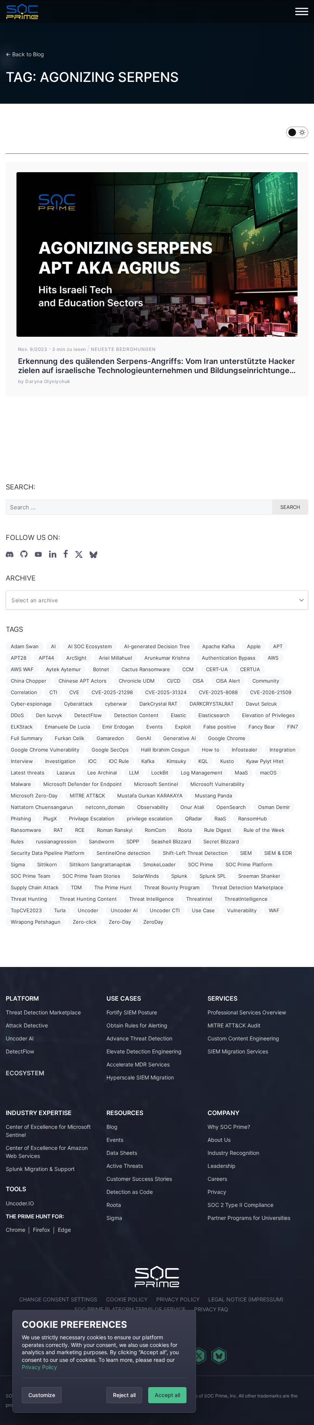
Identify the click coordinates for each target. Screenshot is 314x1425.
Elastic (178, 715)
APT (278, 646)
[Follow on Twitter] (79, 554)
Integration (283, 750)
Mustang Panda (213, 795)
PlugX (50, 818)
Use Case (203, 910)
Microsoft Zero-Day (34, 795)
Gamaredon (110, 738)
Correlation (24, 692)
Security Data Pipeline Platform (47, 853)
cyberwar (116, 704)
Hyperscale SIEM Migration (140, 1077)
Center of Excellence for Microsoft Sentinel (48, 1130)
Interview (22, 761)
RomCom (155, 830)
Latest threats (27, 773)
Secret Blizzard (221, 841)
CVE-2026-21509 (270, 692)
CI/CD (173, 681)
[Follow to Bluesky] (93, 554)
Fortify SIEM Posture (131, 1012)
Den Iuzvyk (49, 715)
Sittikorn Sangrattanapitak (100, 864)
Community (265, 681)
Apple (254, 646)
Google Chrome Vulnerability (45, 750)
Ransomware (26, 830)
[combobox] (157, 600)
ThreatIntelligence (246, 899)
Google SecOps (110, 750)
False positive (219, 727)
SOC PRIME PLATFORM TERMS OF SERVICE (129, 1309)
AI (53, 646)
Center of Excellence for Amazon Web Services (47, 1152)
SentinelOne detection (123, 853)
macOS (268, 773)
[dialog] (104, 1361)
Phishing (21, 818)
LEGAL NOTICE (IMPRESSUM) (245, 1299)
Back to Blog (28, 54)
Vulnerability (242, 910)
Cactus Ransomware (145, 669)
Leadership (222, 1165)
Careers (217, 1179)
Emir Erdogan (118, 727)
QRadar (193, 818)
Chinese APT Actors (82, 681)
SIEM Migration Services (238, 1051)
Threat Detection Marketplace (247, 887)
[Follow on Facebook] (65, 554)
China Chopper (28, 681)
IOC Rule (119, 761)
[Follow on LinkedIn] (52, 554)
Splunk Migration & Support (40, 1169)
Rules (17, 841)
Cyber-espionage (31, 704)
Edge (64, 1229)
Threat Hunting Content (88, 899)
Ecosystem (25, 1073)
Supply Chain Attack (35, 887)
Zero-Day (120, 922)
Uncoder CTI (165, 910)
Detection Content (136, 715)
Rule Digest (217, 830)
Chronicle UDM (137, 681)
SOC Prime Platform (249, 864)
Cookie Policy (126, 1299)
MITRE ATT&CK (87, 795)
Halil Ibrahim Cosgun (165, 750)
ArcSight (76, 658)
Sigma (18, 864)
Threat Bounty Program (172, 887)
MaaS (241, 773)
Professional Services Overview (247, 1012)
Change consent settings (58, 1299)
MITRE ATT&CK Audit (234, 1025)
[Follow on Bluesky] (219, 1356)
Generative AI (179, 738)
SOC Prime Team (30, 876)
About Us (219, 1139)
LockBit (159, 773)
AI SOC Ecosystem (90, 646)
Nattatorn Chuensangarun (42, 807)
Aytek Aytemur (63, 669)
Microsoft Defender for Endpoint (82, 784)
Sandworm (101, 841)
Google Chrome (226, 738)
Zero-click (84, 922)
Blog (112, 1126)
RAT (58, 830)
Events (154, 727)
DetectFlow (88, 715)
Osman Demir (274, 807)
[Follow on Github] (24, 554)
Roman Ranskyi (114, 830)
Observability (152, 807)
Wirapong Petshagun (36, 922)
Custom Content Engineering (243, 1038)
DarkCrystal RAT (158, 704)
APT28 (18, 658)
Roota (185, 830)
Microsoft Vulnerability (217, 784)
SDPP (132, 841)
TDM (76, 887)
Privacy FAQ (211, 1309)
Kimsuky (176, 761)
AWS (273, 658)
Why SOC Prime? (229, 1126)
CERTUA (250, 669)
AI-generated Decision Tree (157, 646)
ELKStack (22, 727)
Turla (59, 910)
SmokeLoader (159, 864)
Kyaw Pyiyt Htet (265, 761)
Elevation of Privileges (268, 715)
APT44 (46, 658)
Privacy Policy (39, 1367)
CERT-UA (217, 669)
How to (210, 750)
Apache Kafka (218, 646)
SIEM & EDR (278, 853)
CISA (198, 681)
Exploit (183, 727)
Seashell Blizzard (171, 841)
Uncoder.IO (20, 1203)
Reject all (124, 1395)
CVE (74, 692)
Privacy (217, 1192)
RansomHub (252, 818)
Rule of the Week (264, 830)
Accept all (167, 1395)
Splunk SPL (213, 876)
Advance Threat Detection (139, 1038)
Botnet (101, 669)
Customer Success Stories (139, 1179)
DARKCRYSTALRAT (212, 704)
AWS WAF (22, 669)
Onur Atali (192, 807)
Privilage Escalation (91, 818)
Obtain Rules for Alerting (136, 1025)
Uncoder (88, 910)
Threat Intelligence (151, 899)
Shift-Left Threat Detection (195, 853)
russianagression (56, 841)
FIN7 (292, 727)
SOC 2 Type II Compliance (240, 1205)
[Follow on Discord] (9, 554)
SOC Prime (200, 864)
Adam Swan (25, 646)
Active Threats (124, 1165)
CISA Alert (228, 681)
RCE (80, 830)
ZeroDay (153, 922)
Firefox (41, 1229)
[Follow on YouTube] (38, 554)
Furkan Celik (69, 738)
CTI (53, 692)
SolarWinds (145, 876)
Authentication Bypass (228, 658)
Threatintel (199, 899)
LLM (134, 773)
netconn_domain (105, 807)
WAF (274, 910)
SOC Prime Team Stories (91, 876)
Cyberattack (78, 704)
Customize (41, 1395)
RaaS (220, 818)
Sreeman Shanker (259, 876)
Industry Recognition (233, 1152)
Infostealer (244, 750)
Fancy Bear (262, 727)
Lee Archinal (102, 773)
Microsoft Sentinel (156, 784)
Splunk (179, 876)
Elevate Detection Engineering (144, 1051)
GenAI (143, 738)
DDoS (17, 715)
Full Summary (27, 738)
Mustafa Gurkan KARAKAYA (150, 795)
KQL (203, 761)
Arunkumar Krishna (167, 658)
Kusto (227, 761)
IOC (92, 761)
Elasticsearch (214, 715)
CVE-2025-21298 (112, 692)
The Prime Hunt (113, 887)
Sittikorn (47, 864)
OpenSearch (231, 807)
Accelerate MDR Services (138, 1064)
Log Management (201, 773)
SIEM (246, 853)
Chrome (15, 1229)
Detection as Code (129, 1192)
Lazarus (66, 773)
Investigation (60, 761)
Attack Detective (27, 1025)
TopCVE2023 (26, 910)
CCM (188, 669)
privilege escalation (150, 818)
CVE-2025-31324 (165, 692)
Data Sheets (121, 1152)
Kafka (147, 761)
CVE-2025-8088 (218, 692)
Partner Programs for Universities (249, 1218)
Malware (21, 784)
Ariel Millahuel (115, 658)
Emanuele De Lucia (67, 727)
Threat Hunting (29, 899)
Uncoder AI (124, 910)
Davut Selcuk (261, 704)
